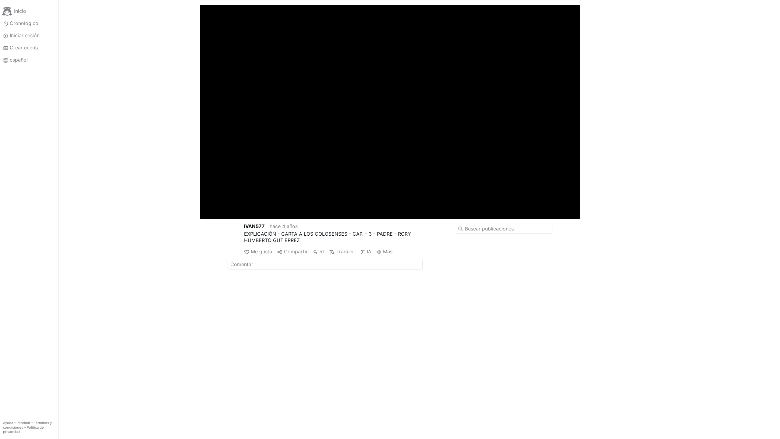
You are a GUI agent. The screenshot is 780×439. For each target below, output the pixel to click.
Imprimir (23, 423)
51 (321, 251)
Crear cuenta (25, 48)
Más (387, 251)
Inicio (20, 11)
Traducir (345, 251)
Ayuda (8, 423)
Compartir (295, 251)
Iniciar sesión (25, 35)
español (19, 60)
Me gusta (261, 251)
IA (369, 251)
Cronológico (24, 23)
